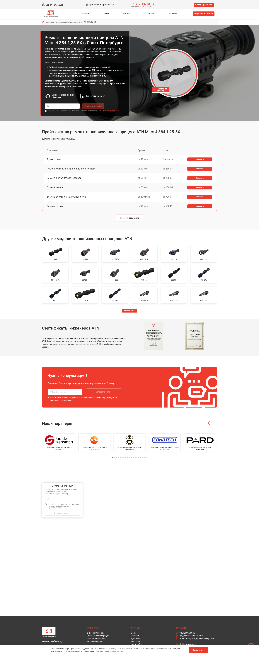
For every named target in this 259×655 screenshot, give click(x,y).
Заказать (200, 159)
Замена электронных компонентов (66, 196)
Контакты (173, 14)
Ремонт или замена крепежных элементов (71, 168)
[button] (209, 423)
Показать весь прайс (129, 218)
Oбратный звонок (203, 14)
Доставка (151, 14)
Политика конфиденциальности (109, 651)
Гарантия (126, 14)
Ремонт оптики (55, 206)
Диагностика (54, 159)
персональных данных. (110, 111)
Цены (106, 14)
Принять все (198, 650)
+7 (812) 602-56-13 (142, 3)
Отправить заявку (93, 106)
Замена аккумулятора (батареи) (64, 178)
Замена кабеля (55, 187)
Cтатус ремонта (203, 5)
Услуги (84, 14)
